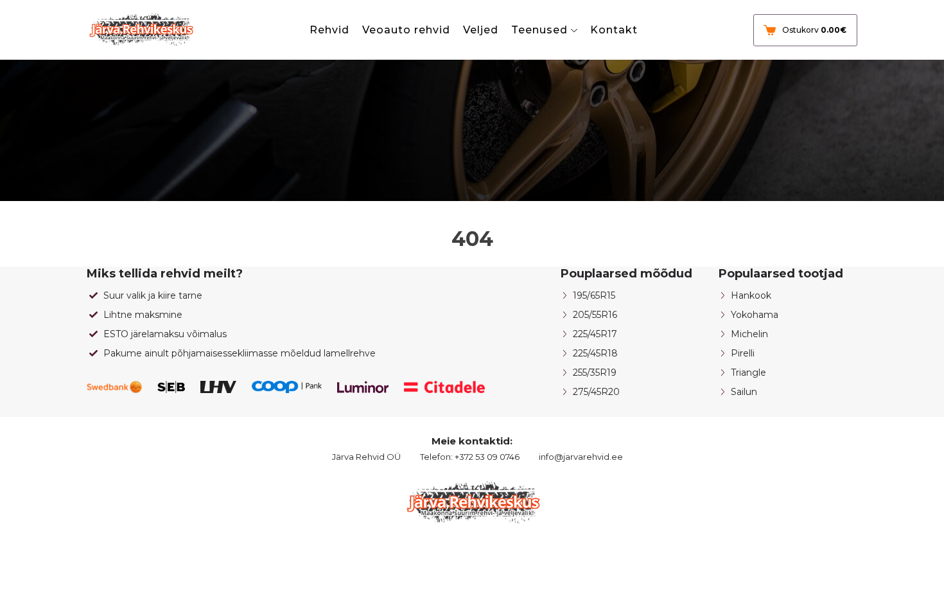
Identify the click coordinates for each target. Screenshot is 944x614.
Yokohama (754, 314)
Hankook (751, 295)
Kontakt (614, 30)
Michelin (749, 334)
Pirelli (743, 353)
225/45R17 (595, 334)
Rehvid (329, 30)
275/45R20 (596, 392)
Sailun (744, 392)
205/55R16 (595, 314)
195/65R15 (594, 295)
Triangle (748, 372)
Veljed (480, 30)
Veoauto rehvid (406, 30)
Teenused (539, 30)
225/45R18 (595, 353)
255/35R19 (594, 372)
